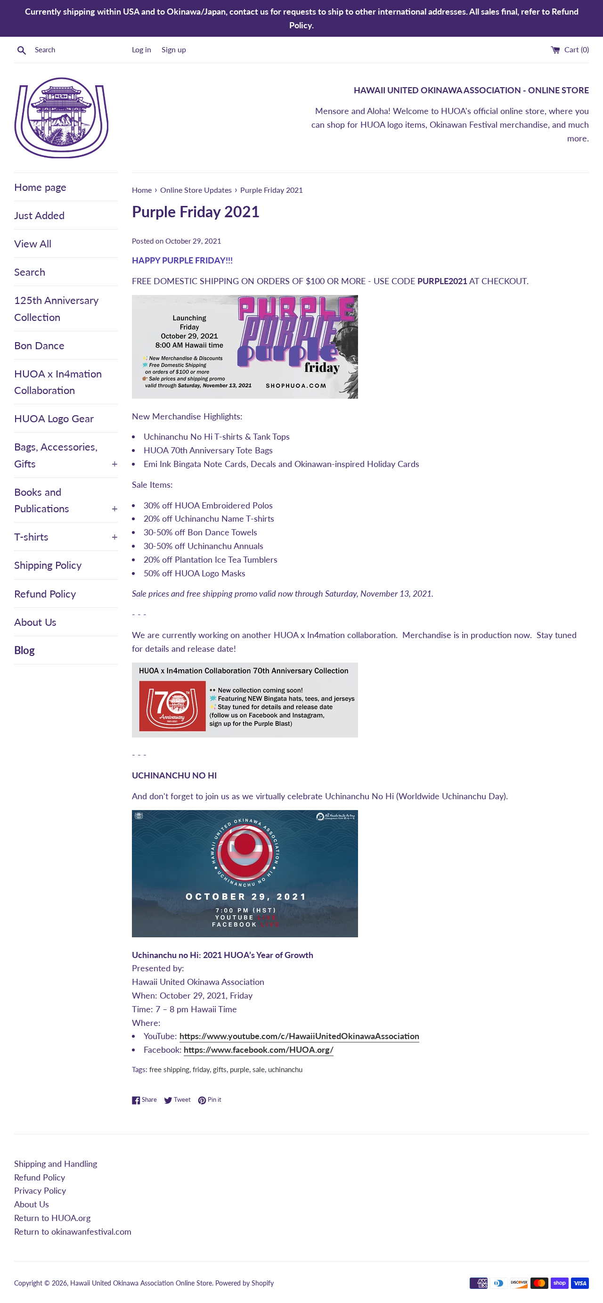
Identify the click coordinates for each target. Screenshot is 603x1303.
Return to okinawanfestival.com (72, 1231)
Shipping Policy (47, 564)
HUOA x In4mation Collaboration (58, 381)
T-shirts (66, 536)
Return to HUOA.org (52, 1218)
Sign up (174, 49)
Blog (24, 650)
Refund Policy (45, 593)
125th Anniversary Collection (56, 308)
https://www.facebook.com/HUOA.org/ (259, 1049)
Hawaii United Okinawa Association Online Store (141, 1283)
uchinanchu (285, 1069)
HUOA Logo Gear (54, 418)
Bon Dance (39, 345)
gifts (220, 1069)
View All (32, 243)
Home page (40, 186)
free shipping (169, 1069)
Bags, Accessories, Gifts (66, 454)
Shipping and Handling (55, 1163)
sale (259, 1069)
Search (29, 271)
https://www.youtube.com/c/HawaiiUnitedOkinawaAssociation (299, 1036)
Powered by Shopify (244, 1283)
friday (201, 1069)
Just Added (39, 215)
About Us (35, 621)
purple (239, 1069)
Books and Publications (66, 500)
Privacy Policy (40, 1190)
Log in (141, 49)
